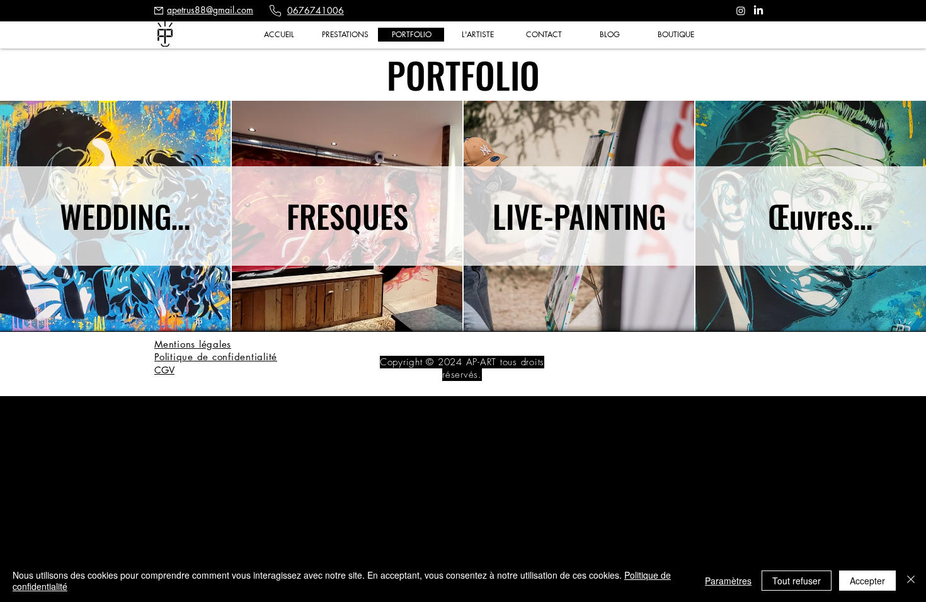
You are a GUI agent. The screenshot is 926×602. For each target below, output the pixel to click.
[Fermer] (910, 580)
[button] (345, 35)
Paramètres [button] (728, 580)
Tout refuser (796, 580)
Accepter (867, 580)
